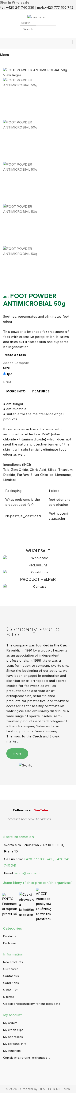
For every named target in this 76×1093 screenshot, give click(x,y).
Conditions (11, 983)
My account (12, 1015)
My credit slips (13, 1030)
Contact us (11, 976)
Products (9, 936)
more (17, 753)
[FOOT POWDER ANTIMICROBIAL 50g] (38, 99)
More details (15, 355)
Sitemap (9, 997)
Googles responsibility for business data (31, 1004)
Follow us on (30, 810)
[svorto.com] (38, 17)
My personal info (15, 1044)
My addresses (13, 1037)
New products (13, 962)
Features (41, 391)
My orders (10, 1023)
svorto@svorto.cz (27, 873)
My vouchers (12, 1051)
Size (7, 368)
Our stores (10, 969)
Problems (9, 943)
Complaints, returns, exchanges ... (26, 1058)
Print (7, 382)
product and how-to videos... (31, 819)
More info (16, 391)
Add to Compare (16, 363)
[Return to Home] (4, 63)
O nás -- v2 (10, 990)
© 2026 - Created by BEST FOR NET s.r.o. (38, 1089)
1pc (9, 374)
